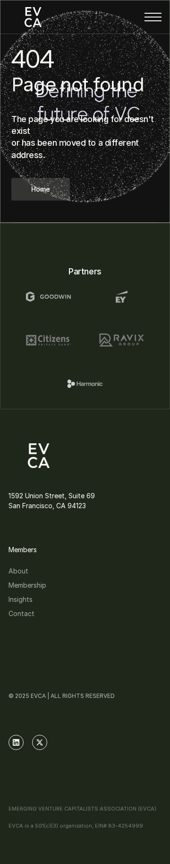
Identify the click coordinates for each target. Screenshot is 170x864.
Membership (27, 585)
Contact (21, 613)
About (18, 571)
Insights (20, 599)
